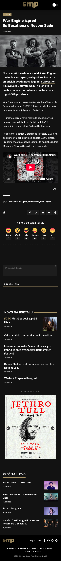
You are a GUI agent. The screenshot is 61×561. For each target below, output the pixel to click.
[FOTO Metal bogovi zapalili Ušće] (50, 324)
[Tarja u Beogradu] (51, 511)
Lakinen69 (43, 556)
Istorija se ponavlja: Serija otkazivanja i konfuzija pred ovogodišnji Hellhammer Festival (27, 349)
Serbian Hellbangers (17, 202)
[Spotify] (56, 541)
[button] (5, 5)
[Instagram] (52, 541)
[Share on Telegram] (49, 212)
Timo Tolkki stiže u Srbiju (17, 482)
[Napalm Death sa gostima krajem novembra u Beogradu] (51, 523)
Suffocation (33, 202)
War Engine (45, 202)
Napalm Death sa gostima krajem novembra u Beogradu (21, 522)
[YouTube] (48, 541)
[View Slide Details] (30, 427)
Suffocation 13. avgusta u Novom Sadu (29, 84)
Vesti (7, 14)
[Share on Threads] (55, 212)
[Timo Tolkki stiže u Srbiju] (51, 485)
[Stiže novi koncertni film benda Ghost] (51, 497)
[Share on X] (36, 212)
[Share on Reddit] (42, 212)
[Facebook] (44, 541)
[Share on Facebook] (30, 212)
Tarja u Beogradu (12, 508)
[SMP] (30, 5)
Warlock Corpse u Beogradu (21, 378)
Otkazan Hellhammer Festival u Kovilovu (28, 335)
